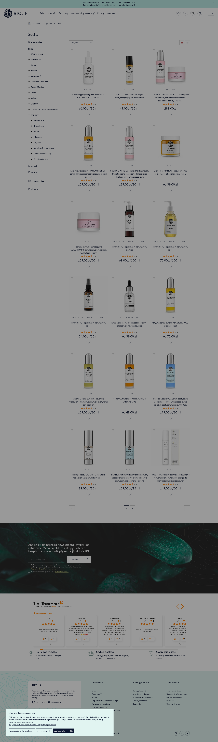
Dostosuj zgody (44, 731)
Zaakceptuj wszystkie (63, 731)
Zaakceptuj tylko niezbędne (22, 731)
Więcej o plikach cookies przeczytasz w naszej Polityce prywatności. (32, 725)
